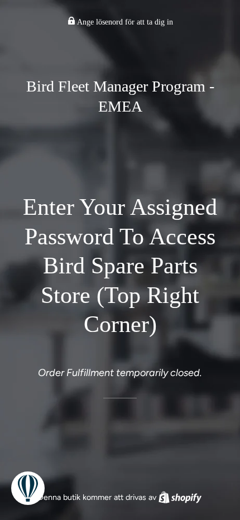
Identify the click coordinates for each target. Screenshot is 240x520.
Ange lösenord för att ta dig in (124, 22)
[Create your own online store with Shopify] (180, 497)
